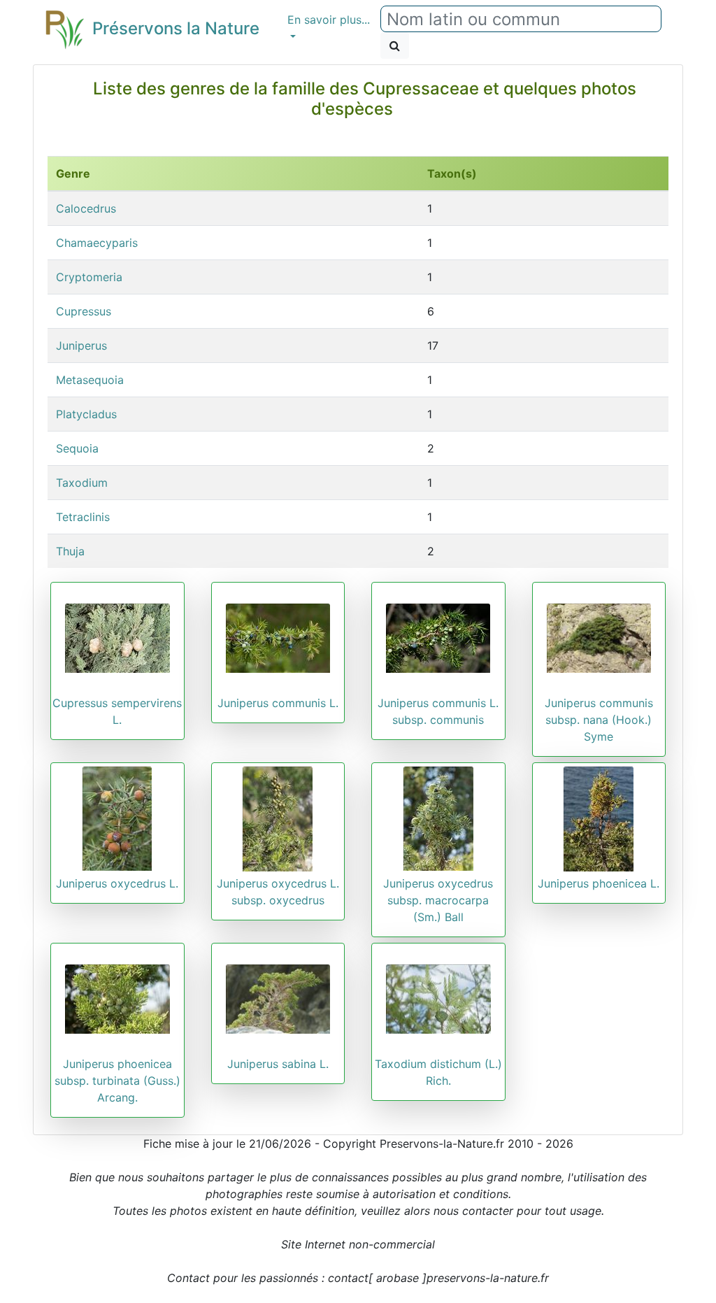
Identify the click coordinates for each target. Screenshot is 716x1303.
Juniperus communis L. (277, 703)
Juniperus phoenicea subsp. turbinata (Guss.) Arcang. (117, 1080)
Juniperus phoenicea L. (598, 883)
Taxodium (82, 483)
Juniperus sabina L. (278, 1064)
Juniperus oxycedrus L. (117, 883)
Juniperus (81, 346)
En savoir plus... (328, 20)
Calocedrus (86, 208)
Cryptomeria (89, 277)
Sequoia (77, 448)
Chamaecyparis (97, 243)
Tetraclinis (83, 517)
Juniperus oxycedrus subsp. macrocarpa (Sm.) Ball (438, 900)
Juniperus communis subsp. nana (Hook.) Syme (599, 719)
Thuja (70, 551)
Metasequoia (90, 380)
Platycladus (86, 414)
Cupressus (83, 311)
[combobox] (520, 19)
